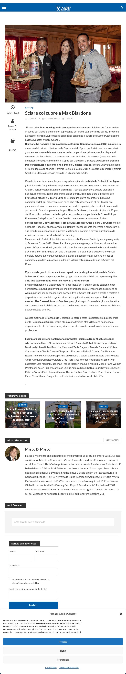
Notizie (29, 108)
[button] (121, 613)
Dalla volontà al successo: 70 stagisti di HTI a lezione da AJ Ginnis (103, 414)
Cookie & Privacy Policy (69, 667)
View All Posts (112, 440)
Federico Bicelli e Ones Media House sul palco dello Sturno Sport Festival (63, 414)
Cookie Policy (51, 667)
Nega (63, 650)
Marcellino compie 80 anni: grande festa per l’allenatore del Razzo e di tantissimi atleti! (22, 414)
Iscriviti (33, 605)
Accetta (63, 641)
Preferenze (63, 659)
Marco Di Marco (12, 128)
